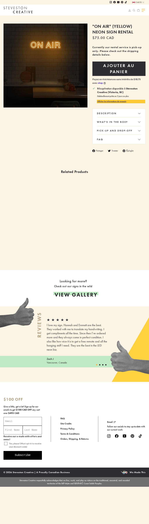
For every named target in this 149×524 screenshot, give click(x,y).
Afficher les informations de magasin (111, 101)
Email (110, 422)
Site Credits (65, 423)
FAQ (100, 139)
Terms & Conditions (69, 433)
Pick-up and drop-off (115, 130)
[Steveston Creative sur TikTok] (140, 436)
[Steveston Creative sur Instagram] (109, 436)
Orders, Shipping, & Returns (74, 438)
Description (107, 113)
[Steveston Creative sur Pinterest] (132, 436)
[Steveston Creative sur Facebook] (116, 436)
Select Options (60, 252)
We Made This (138, 472)
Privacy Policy (67, 428)
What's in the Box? (112, 121)
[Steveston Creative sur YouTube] (124, 436)
